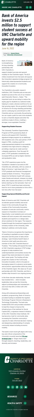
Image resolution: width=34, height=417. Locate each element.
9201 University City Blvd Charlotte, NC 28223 (17, 372)
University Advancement (14, 55)
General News (15, 53)
